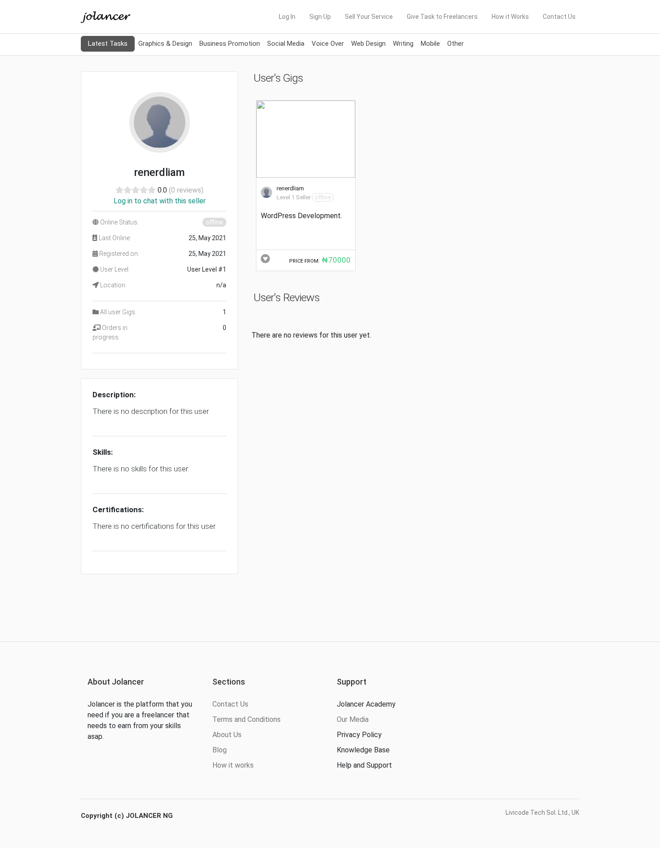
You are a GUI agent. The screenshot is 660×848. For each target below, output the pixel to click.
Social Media (285, 44)
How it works (233, 765)
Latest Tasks (108, 44)
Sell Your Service (369, 16)
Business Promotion (229, 44)
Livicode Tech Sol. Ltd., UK (542, 812)
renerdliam (290, 188)
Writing (403, 44)
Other (455, 44)
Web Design (368, 44)
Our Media (353, 719)
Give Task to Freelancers (442, 16)
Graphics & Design (165, 44)
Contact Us (559, 16)
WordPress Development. (301, 215)
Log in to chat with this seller (160, 201)
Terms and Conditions (246, 719)
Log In (287, 16)
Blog (219, 750)
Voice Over (328, 44)
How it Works (510, 16)
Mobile (430, 44)
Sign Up (320, 16)
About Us (227, 734)
